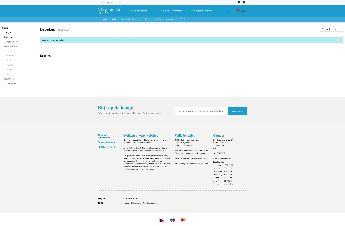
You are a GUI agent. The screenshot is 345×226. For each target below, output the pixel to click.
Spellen (184, 19)
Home (100, 2)
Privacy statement (106, 147)
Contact (119, 2)
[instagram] (243, 3)
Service (126, 203)
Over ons (109, 2)
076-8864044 (218, 148)
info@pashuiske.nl (220, 145)
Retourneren (136, 203)
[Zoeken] (229, 10)
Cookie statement (106, 142)
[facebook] (238, 3)
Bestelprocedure (149, 203)
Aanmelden (237, 111)
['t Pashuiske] (110, 11)
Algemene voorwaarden (104, 136)
